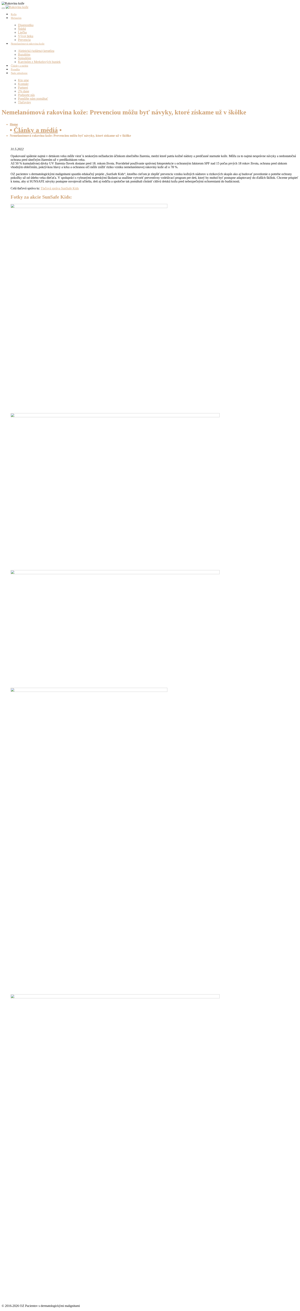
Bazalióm (24, 54)
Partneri (23, 87)
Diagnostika (25, 25)
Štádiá (22, 28)
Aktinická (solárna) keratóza (36, 51)
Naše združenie (19, 73)
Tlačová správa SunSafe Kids (60, 188)
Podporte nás (26, 95)
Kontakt (23, 84)
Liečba (22, 32)
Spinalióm (24, 58)
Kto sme (23, 80)
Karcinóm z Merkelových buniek (39, 62)
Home (14, 124)
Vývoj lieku (25, 36)
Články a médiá (36, 130)
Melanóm (16, 17)
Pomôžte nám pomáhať (33, 98)
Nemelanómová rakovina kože (27, 43)
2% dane (23, 91)
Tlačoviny (24, 102)
